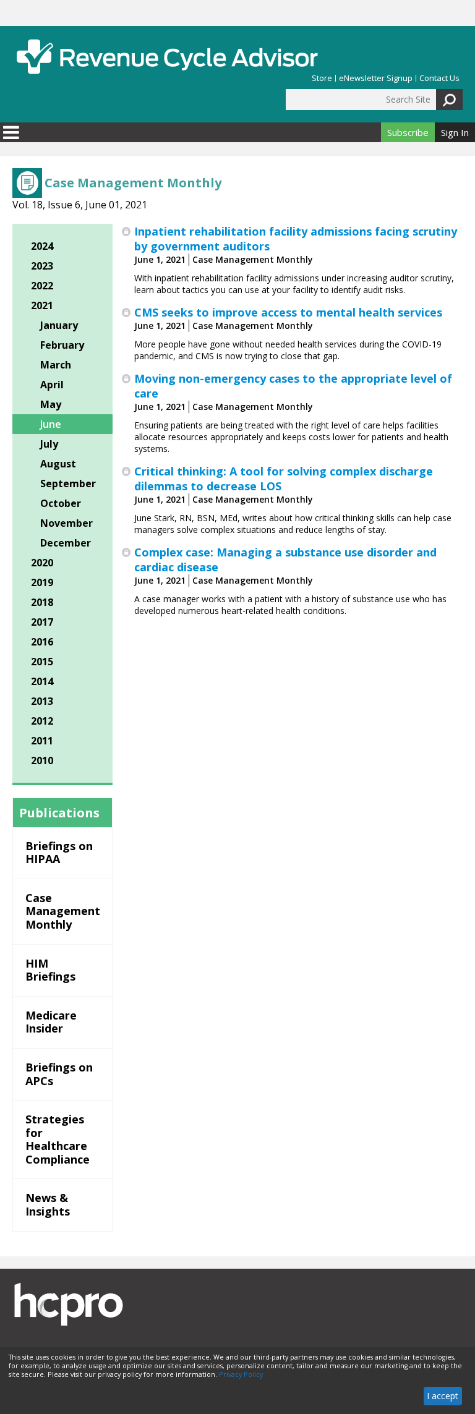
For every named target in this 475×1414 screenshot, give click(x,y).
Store (322, 78)
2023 (42, 266)
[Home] (167, 56)
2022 (42, 285)
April (52, 384)
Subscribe (408, 132)
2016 (42, 642)
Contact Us (439, 78)
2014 (42, 681)
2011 (42, 740)
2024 (42, 246)
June (50, 424)
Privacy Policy (241, 1374)
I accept (442, 1396)
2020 (42, 562)
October (60, 503)
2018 (42, 602)
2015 (42, 661)
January (59, 325)
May (50, 404)
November (66, 523)
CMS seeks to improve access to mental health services (288, 312)
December (65, 543)
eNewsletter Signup (376, 78)
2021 (42, 305)
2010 (42, 760)
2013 (42, 701)
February (62, 345)
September (68, 483)
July (49, 444)
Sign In (455, 132)
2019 (42, 582)
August (58, 464)
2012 (42, 721)
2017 (42, 622)
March (55, 365)
